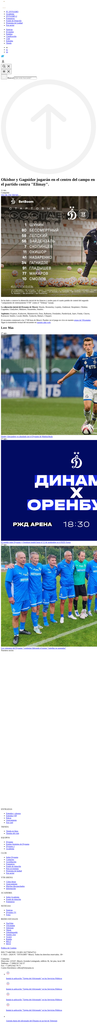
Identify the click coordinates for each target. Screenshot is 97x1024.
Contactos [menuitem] (10, 859)
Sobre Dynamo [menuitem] (12, 857)
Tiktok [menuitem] (8, 930)
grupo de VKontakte (82, 320)
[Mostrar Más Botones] (20, 195)
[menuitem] (51, 12)
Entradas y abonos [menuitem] (13, 813)
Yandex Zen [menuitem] (11, 935)
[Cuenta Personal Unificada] (3, 63)
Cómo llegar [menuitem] (11, 882)
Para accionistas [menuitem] (12, 869)
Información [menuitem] (11, 888)
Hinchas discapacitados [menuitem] (15, 886)
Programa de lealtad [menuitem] (14, 871)
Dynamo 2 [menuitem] (10, 846)
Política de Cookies (8, 948)
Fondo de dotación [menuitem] (13, 866)
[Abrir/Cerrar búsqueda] (6, 66)
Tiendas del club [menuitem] (12, 833)
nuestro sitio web (44, 322)
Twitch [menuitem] (9, 937)
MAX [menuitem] (8, 944)
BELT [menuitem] (8, 941)
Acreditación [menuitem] (11, 862)
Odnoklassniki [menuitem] (12, 932)
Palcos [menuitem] (8, 818)
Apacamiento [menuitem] (11, 820)
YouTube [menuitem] (9, 923)
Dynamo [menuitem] (9, 842)
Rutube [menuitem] (9, 939)
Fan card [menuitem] (9, 822)
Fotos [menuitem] (8, 915)
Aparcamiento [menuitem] (11, 884)
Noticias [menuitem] (9, 910)
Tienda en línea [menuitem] (12, 831)
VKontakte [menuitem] (10, 925)
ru (7, 50)
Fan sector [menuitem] (10, 873)
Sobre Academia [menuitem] (12, 897)
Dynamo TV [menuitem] (11, 912)
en (7, 52)
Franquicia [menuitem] (10, 864)
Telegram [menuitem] (10, 928)
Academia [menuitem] (10, 849)
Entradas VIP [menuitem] (11, 816)
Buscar (10, 78)
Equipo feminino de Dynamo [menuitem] (17, 844)
